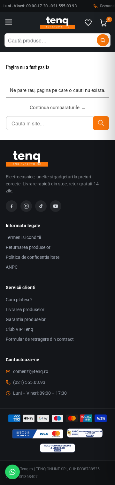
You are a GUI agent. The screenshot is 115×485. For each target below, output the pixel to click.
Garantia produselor (26, 319)
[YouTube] (55, 206)
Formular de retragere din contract (40, 339)
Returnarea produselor (28, 247)
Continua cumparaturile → (58, 107)
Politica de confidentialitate (32, 257)
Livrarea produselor (25, 309)
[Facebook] (11, 206)
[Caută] (103, 40)
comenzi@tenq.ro (30, 371)
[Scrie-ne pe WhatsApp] (12, 472)
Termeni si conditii (23, 237)
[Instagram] (26, 206)
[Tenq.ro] (57, 23)
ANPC (12, 267)
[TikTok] (41, 206)
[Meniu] (8, 22)
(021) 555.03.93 (29, 382)
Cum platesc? (19, 299)
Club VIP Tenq (19, 329)
